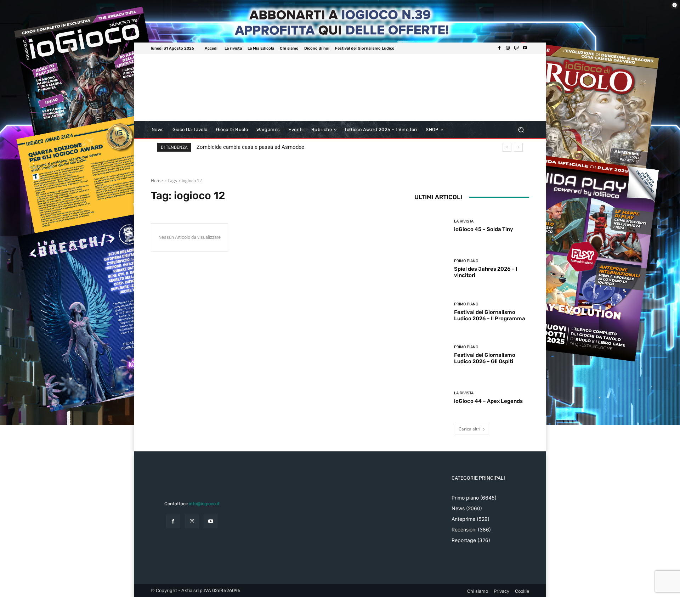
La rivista (464, 221)
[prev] (507, 147)
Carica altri (469, 429)
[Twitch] (516, 48)
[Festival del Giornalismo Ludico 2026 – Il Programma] (431, 312)
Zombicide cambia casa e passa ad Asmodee (250, 147)
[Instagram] (508, 48)
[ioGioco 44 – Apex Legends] (431, 398)
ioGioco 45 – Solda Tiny (483, 229)
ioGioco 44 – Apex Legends (488, 401)
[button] (520, 130)
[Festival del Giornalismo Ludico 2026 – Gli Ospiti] (431, 355)
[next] (518, 147)
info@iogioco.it (204, 503)
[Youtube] (525, 48)
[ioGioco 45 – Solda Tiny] (431, 226)
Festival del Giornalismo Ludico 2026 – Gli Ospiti (484, 358)
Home (157, 181)
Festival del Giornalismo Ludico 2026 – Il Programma (489, 315)
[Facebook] (499, 48)
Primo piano (466, 261)
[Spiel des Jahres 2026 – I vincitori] (431, 269)
